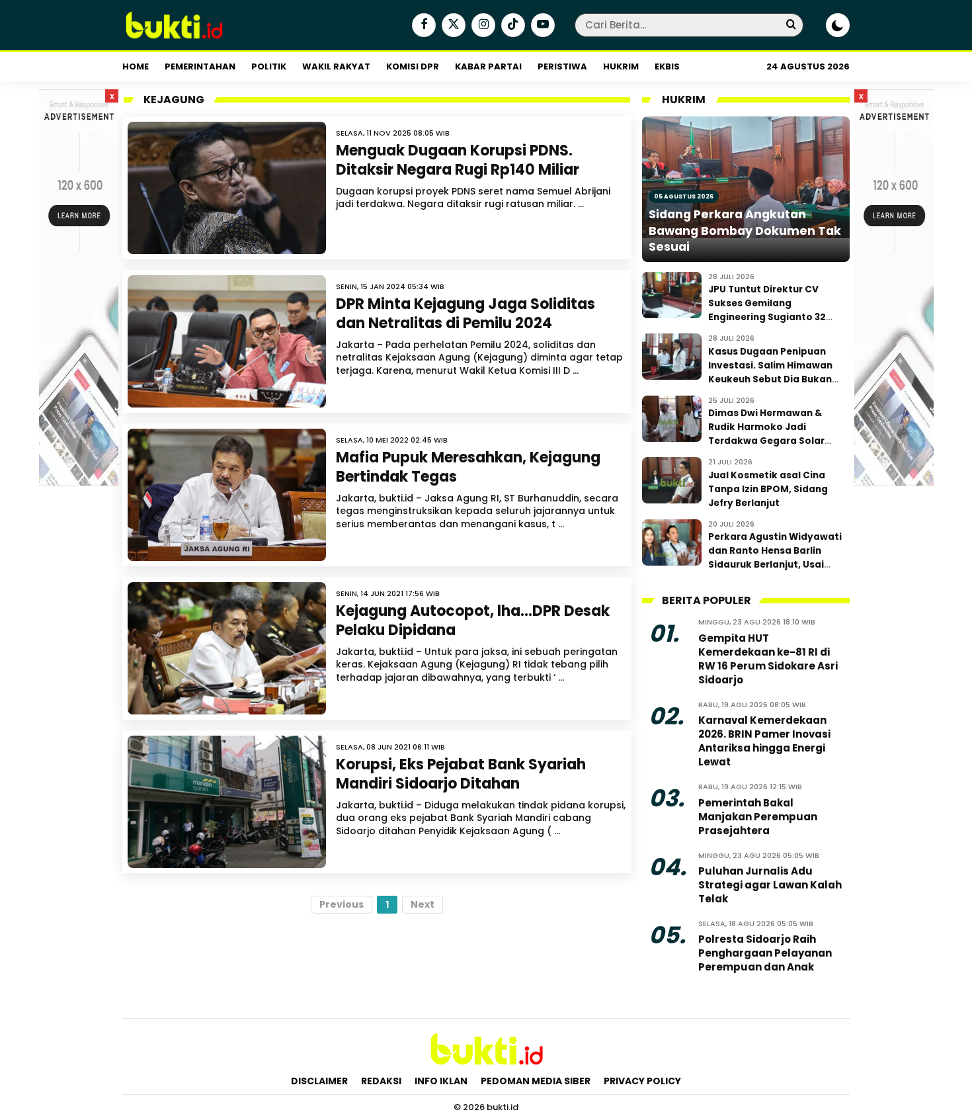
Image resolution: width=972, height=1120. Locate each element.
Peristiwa (562, 66)
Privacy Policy (642, 1081)
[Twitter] (452, 25)
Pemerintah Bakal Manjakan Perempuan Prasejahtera (757, 817)
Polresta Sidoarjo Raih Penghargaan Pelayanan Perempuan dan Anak (765, 953)
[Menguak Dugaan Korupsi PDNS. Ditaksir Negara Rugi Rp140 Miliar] (227, 188)
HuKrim (621, 66)
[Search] (791, 25)
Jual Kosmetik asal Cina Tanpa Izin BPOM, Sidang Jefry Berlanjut (768, 489)
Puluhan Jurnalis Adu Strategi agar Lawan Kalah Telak (770, 885)
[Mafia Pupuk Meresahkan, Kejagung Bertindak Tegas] (227, 495)
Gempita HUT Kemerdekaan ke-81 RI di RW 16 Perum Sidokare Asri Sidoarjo (768, 659)
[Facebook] (422, 25)
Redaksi (381, 1081)
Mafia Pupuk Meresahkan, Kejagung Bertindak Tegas (468, 467)
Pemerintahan (200, 66)
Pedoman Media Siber (535, 1081)
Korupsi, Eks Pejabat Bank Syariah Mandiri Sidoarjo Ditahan (461, 774)
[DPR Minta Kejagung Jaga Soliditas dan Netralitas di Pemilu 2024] (227, 341)
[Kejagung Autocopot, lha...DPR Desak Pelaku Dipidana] (227, 648)
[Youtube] (541, 25)
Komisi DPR (412, 66)
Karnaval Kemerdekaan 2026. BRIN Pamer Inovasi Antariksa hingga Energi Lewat (764, 741)
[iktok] (511, 25)
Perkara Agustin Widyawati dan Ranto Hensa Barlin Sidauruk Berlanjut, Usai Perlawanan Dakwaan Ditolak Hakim (775, 565)
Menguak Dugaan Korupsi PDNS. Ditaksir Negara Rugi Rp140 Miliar (457, 160)
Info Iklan (441, 1081)
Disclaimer (319, 1081)
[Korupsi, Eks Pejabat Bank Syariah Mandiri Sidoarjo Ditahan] (227, 802)
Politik (268, 66)
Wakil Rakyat (336, 66)
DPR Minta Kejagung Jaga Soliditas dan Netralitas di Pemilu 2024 (465, 313)
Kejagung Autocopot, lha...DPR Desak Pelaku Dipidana (473, 620)
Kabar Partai (488, 66)
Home (135, 66)
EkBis (667, 66)
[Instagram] (481, 25)
